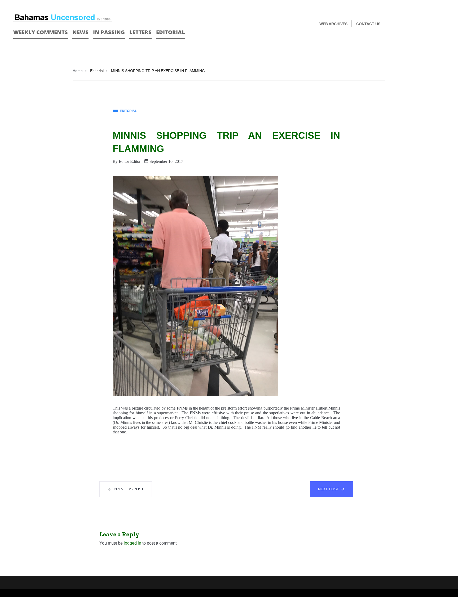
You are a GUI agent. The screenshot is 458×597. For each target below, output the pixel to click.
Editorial (170, 32)
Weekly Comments (40, 32)
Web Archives (333, 24)
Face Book (433, 24)
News (80, 32)
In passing (109, 32)
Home (78, 71)
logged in (132, 543)
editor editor (129, 161)
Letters (140, 32)
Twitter (442, 24)
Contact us (368, 24)
